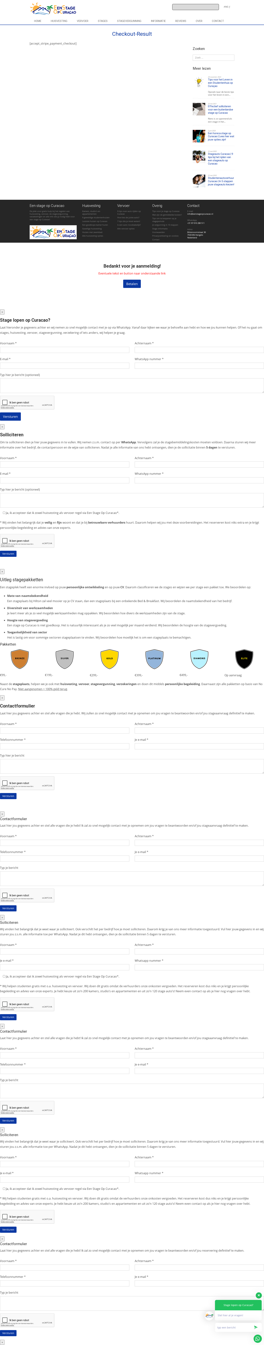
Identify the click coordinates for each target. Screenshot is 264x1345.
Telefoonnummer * (13, 740)
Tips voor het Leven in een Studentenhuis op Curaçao (220, 82)
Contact (218, 21)
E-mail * (5, 359)
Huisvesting (59, 21)
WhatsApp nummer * (149, 359)
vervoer (82, 21)
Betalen (132, 284)
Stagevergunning (129, 21)
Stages (103, 21)
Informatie (158, 21)
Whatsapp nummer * (149, 961)
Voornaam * (8, 343)
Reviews (180, 21)
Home (37, 21)
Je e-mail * (141, 740)
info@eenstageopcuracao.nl (200, 213)
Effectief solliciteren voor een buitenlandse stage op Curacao (220, 109)
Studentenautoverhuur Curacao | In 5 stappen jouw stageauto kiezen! (221, 181)
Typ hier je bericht (12, 755)
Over (199, 21)
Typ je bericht (9, 868)
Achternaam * (144, 343)
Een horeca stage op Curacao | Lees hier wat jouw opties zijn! (221, 136)
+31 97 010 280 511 (196, 223)
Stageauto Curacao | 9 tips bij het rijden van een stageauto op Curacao (220, 158)
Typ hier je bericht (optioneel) (20, 375)
